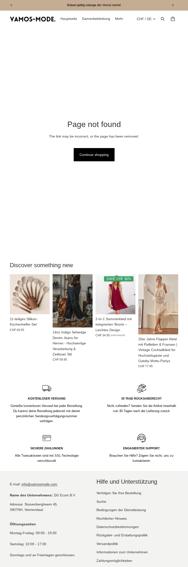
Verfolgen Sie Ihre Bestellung (118, 493)
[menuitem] (119, 19)
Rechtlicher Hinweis (111, 518)
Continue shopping (94, 155)
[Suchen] (162, 18)
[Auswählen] (85, 320)
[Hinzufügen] (42, 306)
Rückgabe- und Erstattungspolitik (122, 535)
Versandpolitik (107, 544)
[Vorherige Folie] (15, 294)
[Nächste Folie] (44, 294)
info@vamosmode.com (39, 484)
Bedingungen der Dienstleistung (121, 510)
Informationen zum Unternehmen (122, 552)
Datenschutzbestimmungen (117, 527)
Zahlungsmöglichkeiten (114, 560)
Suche (101, 502)
